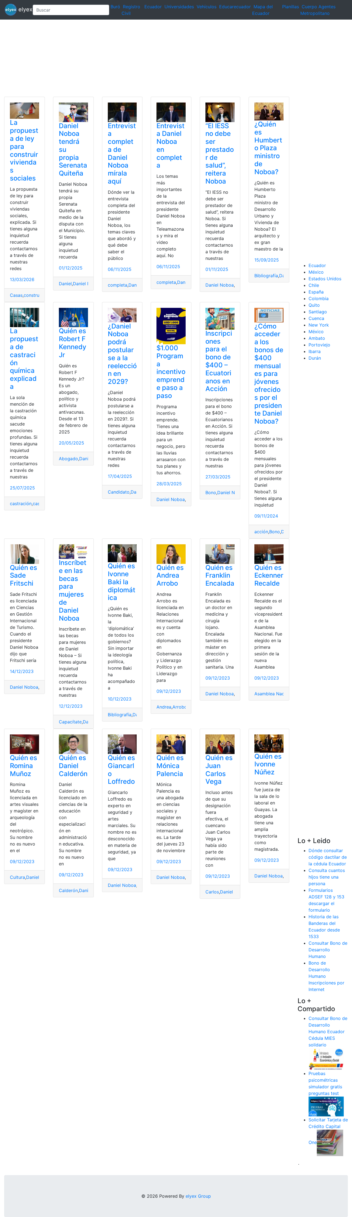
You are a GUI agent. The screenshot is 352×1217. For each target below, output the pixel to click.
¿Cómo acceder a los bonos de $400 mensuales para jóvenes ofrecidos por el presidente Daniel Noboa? (268, 374)
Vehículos (206, 6)
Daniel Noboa (87, 283)
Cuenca (316, 318)
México (316, 272)
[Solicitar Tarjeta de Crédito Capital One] (330, 1142)
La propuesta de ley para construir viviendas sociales (24, 150)
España (316, 292)
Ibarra (315, 351)
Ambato (317, 338)
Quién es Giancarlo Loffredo (121, 769)
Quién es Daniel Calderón (73, 766)
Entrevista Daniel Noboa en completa (170, 145)
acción (261, 531)
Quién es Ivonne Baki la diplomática (121, 582)
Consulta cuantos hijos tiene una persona (327, 877)
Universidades (179, 6)
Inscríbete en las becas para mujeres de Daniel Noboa (72, 590)
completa (117, 285)
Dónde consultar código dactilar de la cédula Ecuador (328, 857)
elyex (22, 9)
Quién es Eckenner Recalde (268, 576)
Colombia (319, 298)
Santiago (318, 311)
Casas (16, 295)
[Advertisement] (165, 58)
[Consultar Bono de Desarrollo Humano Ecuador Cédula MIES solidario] (326, 1059)
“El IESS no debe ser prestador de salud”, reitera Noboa (219, 153)
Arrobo (179, 707)
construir (33, 295)
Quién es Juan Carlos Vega (219, 769)
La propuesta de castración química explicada (24, 359)
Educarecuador (235, 6)
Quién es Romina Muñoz (23, 766)
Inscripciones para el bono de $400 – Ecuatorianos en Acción (218, 361)
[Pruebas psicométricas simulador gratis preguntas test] (326, 1106)
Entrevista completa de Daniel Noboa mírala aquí (122, 153)
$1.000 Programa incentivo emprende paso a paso (170, 372)
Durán (315, 358)
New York (319, 325)
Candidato (119, 492)
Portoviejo (319, 345)
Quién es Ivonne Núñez (268, 764)
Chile (314, 285)
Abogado (68, 458)
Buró (115, 6)
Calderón (68, 890)
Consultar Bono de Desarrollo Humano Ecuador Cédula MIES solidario (328, 1032)
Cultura (17, 877)
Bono (210, 492)
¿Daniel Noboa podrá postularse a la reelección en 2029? (122, 354)
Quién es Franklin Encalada (219, 576)
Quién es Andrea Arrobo (170, 576)
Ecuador (153, 6)
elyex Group (198, 1196)
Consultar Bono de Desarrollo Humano (328, 949)
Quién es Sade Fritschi (23, 576)
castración (21, 503)
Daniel (65, 283)
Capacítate (70, 722)
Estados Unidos (325, 278)
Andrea (163, 707)
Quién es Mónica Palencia (170, 766)
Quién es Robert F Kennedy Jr (72, 343)
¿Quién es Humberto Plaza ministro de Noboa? (268, 148)
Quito (314, 305)
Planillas (290, 6)
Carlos (212, 892)
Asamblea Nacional (274, 693)
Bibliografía (266, 275)
